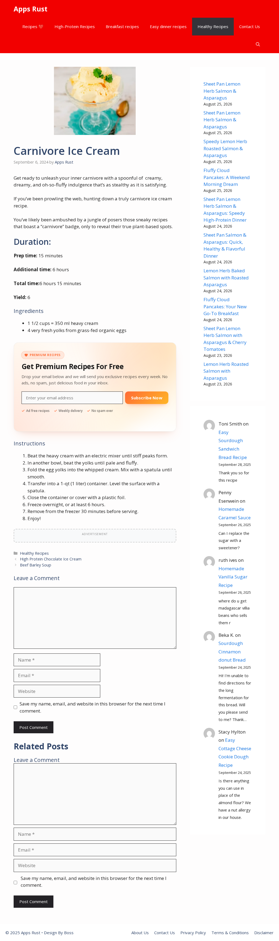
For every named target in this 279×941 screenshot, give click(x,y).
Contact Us (249, 26)
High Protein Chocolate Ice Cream (50, 559)
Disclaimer (264, 932)
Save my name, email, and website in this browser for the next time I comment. (92, 707)
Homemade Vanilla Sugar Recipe (233, 576)
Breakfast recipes (122, 26)
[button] (257, 44)
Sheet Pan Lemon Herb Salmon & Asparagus (222, 91)
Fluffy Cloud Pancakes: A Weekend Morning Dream (227, 177)
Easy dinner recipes (168, 26)
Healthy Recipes (213, 26)
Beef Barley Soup (35, 565)
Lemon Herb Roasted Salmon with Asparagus (226, 371)
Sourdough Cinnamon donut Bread (232, 651)
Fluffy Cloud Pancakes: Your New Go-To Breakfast (225, 306)
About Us (140, 932)
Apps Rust (30, 8)
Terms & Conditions (230, 932)
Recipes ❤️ (33, 26)
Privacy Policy (193, 932)
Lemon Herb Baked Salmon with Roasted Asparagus (226, 277)
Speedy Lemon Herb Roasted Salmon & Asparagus (225, 148)
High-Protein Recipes (74, 26)
